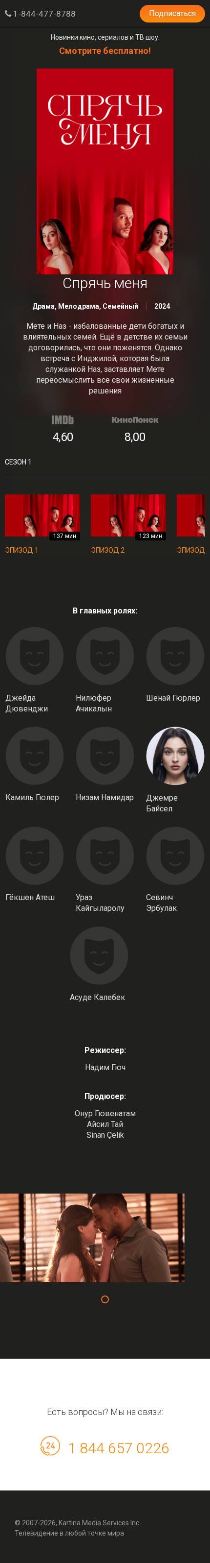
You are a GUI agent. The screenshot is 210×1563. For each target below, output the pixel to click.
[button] (105, 1299)
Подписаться (172, 13)
